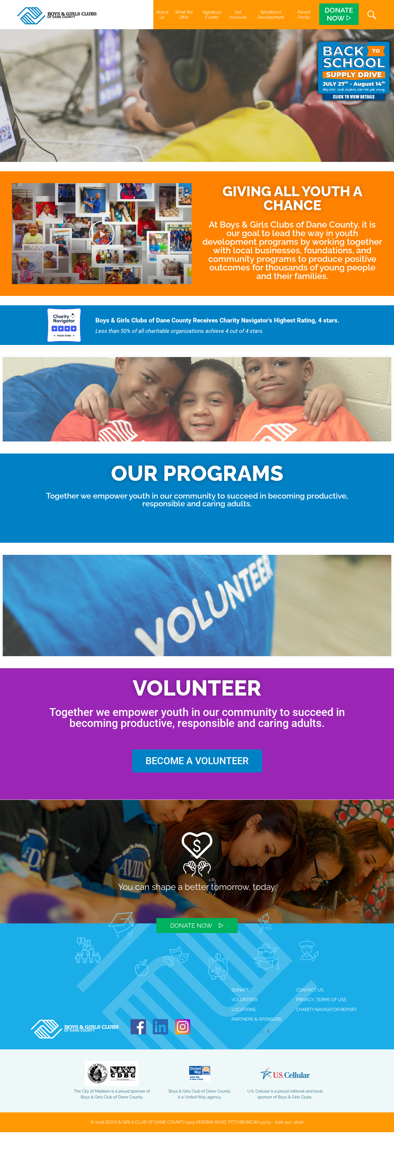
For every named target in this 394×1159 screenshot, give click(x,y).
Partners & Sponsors (257, 1019)
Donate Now (191, 925)
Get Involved (238, 15)
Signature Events (211, 15)
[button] (101, 233)
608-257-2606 (289, 1122)
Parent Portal (304, 15)
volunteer (244, 999)
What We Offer (184, 15)
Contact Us (310, 990)
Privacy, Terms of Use (321, 999)
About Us (162, 15)
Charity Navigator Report (326, 1009)
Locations (244, 1009)
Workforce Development (270, 15)
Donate (240, 990)
